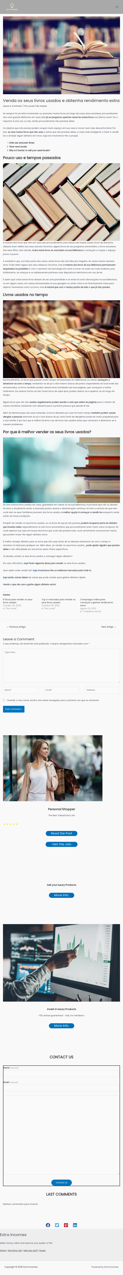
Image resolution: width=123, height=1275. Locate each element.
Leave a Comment (12, 106)
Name (11, 1067)
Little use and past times (21, 142)
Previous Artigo (16, 626)
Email (10, 1082)
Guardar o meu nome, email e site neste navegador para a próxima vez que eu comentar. (53, 700)
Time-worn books (18, 146)
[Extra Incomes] (12, 7)
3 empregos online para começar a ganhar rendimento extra (96, 602)
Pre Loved (29, 106)
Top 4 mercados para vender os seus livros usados (58, 601)
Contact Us (61, 1182)
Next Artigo (109, 626)
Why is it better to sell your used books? (29, 150)
